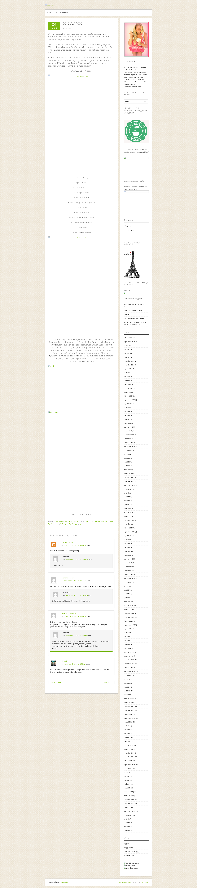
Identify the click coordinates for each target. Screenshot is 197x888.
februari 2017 (128, 512)
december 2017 (129, 477)
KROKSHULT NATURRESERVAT (134, 318)
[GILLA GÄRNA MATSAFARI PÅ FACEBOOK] (124, 293)
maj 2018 (127, 462)
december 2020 (129, 361)
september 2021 (129, 342)
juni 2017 (127, 497)
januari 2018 (128, 474)
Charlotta (65, 661)
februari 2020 (128, 388)
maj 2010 (127, 827)
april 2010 (127, 831)
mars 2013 (127, 695)
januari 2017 (128, 516)
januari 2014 (128, 656)
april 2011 (127, 784)
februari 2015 (128, 605)
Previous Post (55, 682)
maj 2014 (127, 640)
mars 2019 (127, 423)
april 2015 (127, 598)
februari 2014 (128, 652)
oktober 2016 (128, 528)
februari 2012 (128, 745)
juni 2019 (127, 411)
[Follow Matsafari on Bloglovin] (132, 263)
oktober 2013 (128, 668)
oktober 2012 (128, 714)
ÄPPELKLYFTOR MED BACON (133, 311)
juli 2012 (126, 726)
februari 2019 (128, 427)
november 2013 (129, 664)
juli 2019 (126, 408)
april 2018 (127, 466)
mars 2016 (127, 555)
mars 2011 (127, 788)
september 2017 (129, 485)
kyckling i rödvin (53, 524)
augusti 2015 (128, 582)
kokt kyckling (109, 521)
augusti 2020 (128, 369)
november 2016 (129, 524)
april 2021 (127, 357)
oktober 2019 (128, 396)
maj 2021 (127, 353)
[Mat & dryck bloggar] (131, 868)
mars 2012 (127, 741)
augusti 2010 (128, 815)
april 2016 (127, 551)
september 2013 (129, 671)
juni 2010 (127, 823)
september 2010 (129, 811)
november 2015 (129, 571)
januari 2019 (128, 431)
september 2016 (129, 532)
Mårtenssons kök (68, 578)
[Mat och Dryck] (129, 865)
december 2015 (129, 567)
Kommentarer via (131, 851)
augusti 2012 (128, 722)
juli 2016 (126, 540)
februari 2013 (128, 699)
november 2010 (129, 803)
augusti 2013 (128, 675)
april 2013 (127, 691)
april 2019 (127, 419)
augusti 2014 (128, 629)
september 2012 (129, 718)
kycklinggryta (73, 524)
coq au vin (89, 521)
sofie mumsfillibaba (69, 613)
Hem (49, 13)
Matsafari (127, 290)
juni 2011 (127, 776)
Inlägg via (128, 848)
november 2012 (129, 710)
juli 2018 (126, 454)
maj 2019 (127, 415)
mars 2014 (127, 648)
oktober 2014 (128, 621)
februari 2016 (128, 559)
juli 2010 (126, 819)
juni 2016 (127, 543)
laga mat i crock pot (85, 524)
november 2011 (129, 757)
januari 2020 (128, 392)
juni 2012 (127, 730)
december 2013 (129, 660)
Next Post (108, 682)
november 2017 (129, 481)
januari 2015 (128, 609)
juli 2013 (126, 679)
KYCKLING (74, 521)
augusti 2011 (128, 768)
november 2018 (129, 439)
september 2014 (129, 625)
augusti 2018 (128, 450)
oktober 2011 (128, 761)
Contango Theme (125, 882)
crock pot (96, 521)
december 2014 (129, 613)
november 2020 (129, 365)
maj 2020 (127, 377)
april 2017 (127, 505)
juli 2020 (126, 373)
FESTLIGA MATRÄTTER (63, 521)
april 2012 (127, 737)
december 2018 (129, 435)
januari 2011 (128, 796)
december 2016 (129, 520)
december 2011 (129, 753)
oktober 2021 (128, 338)
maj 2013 (127, 687)
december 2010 (129, 800)
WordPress (145, 882)
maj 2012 (127, 734)
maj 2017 (127, 501)
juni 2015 (127, 590)
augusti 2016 (128, 536)
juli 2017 (126, 493)
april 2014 (127, 644)
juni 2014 (127, 637)
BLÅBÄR (126, 314)
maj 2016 (127, 547)
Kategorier (127, 226)
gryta (102, 521)
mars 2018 (127, 470)
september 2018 (129, 446)
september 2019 (129, 400)
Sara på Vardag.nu (68, 542)
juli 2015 (126, 586)
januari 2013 (128, 702)
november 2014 (129, 617)
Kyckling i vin (64, 524)
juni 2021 (127, 349)
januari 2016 (128, 563)
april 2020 (127, 380)
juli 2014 (126, 633)
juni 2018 (127, 458)
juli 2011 (126, 772)
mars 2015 (127, 602)
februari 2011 (128, 792)
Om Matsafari (62, 13)
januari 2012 (128, 749)
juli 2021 (126, 345)
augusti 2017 (128, 489)
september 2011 (129, 765)
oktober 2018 (128, 442)
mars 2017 (127, 508)
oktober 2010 (128, 807)
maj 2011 (127, 780)
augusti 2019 (128, 404)
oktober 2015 (128, 574)
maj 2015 (127, 594)
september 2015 (129, 578)
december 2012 (129, 706)
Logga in (126, 844)
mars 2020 (127, 384)
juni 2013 (127, 683)
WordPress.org (129, 855)
